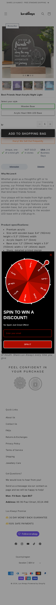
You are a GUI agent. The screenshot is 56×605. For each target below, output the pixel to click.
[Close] (50, 254)
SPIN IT (27, 344)
